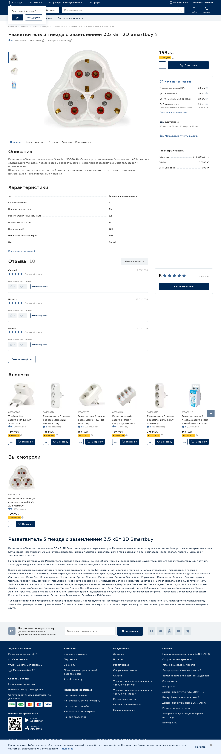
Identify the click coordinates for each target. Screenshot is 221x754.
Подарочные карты (124, 699)
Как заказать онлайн (76, 705)
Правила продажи (124, 709)
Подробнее (66, 748)
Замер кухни (170, 680)
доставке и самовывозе (115, 564)
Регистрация (121, 664)
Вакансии (69, 664)
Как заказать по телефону (79, 711)
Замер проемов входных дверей (181, 670)
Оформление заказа (125, 670)
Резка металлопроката (176, 708)
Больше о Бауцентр (75, 653)
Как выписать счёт (75, 716)
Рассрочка (168, 686)
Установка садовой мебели (178, 664)
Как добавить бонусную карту (82, 700)
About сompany (73, 679)
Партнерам (70, 659)
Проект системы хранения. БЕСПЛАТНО (186, 653)
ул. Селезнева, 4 (18, 659)
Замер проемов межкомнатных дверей (185, 675)
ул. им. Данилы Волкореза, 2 (25, 664)
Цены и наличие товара (127, 704)
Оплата (117, 675)
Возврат (118, 659)
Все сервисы (170, 722)
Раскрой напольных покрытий (180, 697)
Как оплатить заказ (75, 695)
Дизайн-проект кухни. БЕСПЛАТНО (183, 691)
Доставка (118, 653)
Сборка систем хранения (177, 659)
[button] (188, 65)
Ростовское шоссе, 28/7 (22, 653)
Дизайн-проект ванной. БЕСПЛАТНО (184, 702)
